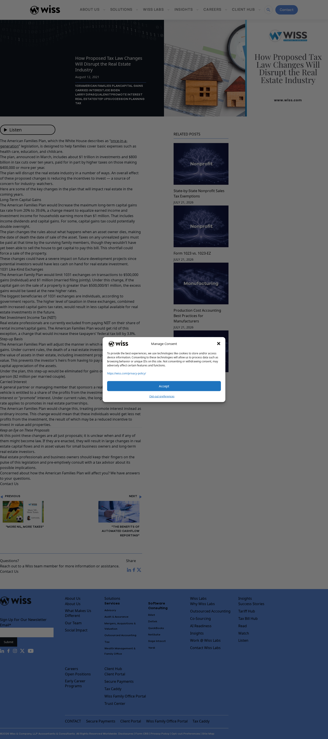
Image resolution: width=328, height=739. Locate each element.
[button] (218, 343)
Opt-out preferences (161, 396)
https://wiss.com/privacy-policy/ (126, 373)
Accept (164, 386)
